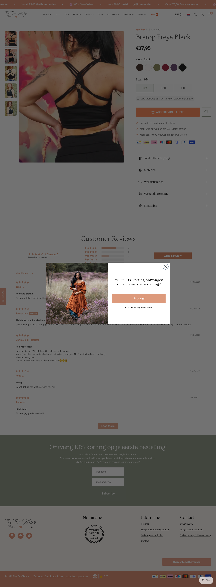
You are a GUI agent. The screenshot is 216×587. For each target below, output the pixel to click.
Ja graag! (139, 298)
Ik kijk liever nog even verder (139, 307)
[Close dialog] (165, 266)
